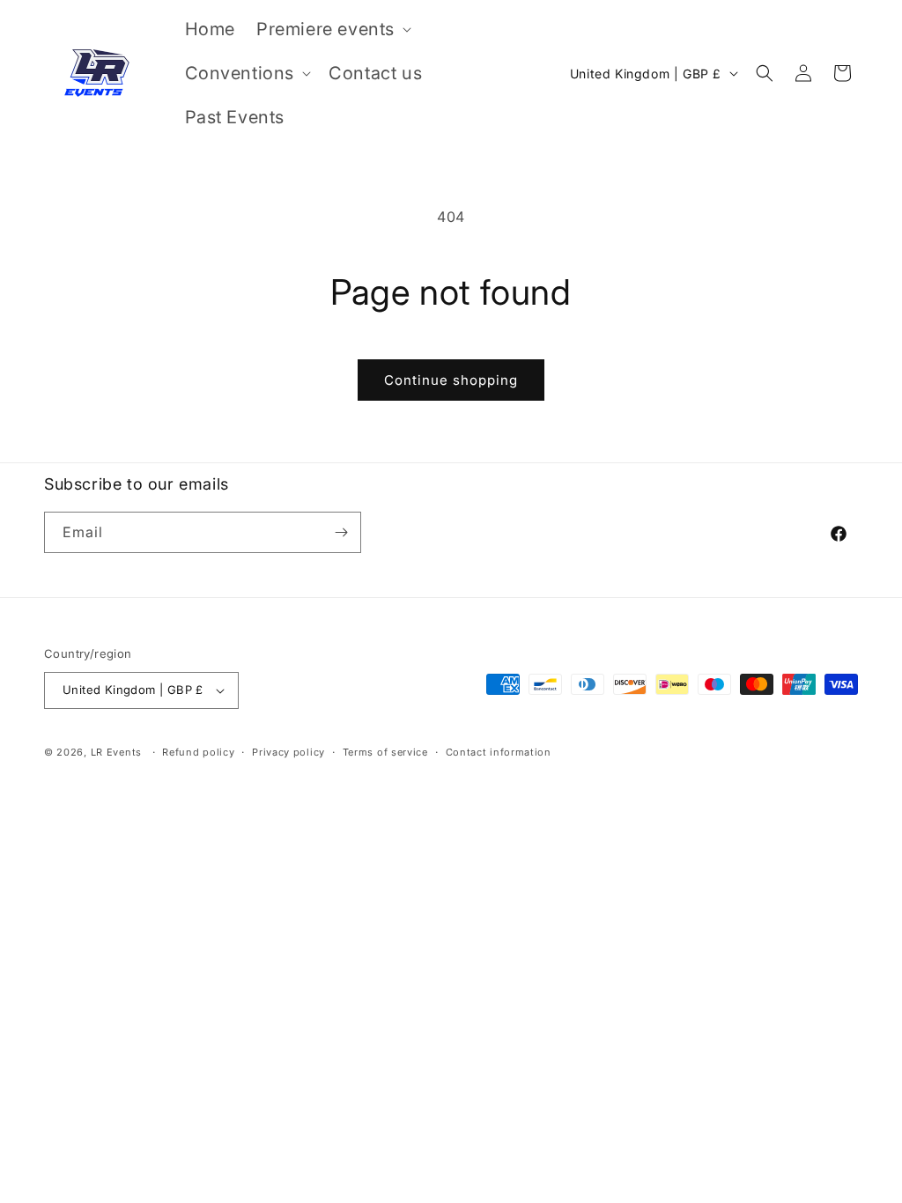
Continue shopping (451, 380)
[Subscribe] (341, 532)
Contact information (498, 752)
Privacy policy (288, 752)
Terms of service (385, 752)
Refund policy (198, 752)
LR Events (116, 752)
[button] (332, 29)
